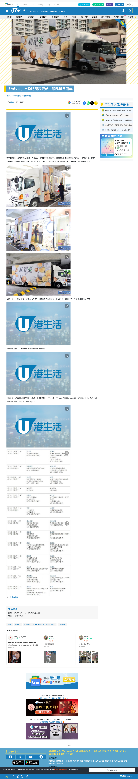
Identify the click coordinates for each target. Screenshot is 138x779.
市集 (59, 751)
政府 (10, 624)
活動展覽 (27, 95)
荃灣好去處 (106, 751)
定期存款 (62, 11)
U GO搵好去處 (85, 4)
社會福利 (69, 754)
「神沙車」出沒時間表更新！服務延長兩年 (40, 624)
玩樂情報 (17, 95)
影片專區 (84, 17)
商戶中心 (109, 4)
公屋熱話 (44, 11)
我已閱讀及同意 (112, 770)
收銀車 (18, 624)
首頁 (9, 95)
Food (32, 5)
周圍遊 (94, 17)
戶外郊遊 (60, 754)
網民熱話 (52, 760)
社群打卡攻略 (99, 4)
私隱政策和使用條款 (61, 769)
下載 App (120, 4)
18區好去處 (105, 17)
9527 (12, 101)
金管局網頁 (14, 597)
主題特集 (131, 17)
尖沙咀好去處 (72, 751)
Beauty (40, 5)
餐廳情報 (52, 754)
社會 (125, 751)
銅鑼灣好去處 (84, 751)
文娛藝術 (63, 624)
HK (18, 5)
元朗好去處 (96, 751)
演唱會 (9, 17)
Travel (25, 5)
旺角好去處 (117, 751)
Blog (48, 5)
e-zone (56, 5)
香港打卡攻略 (119, 17)
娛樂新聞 (53, 11)
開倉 (64, 751)
